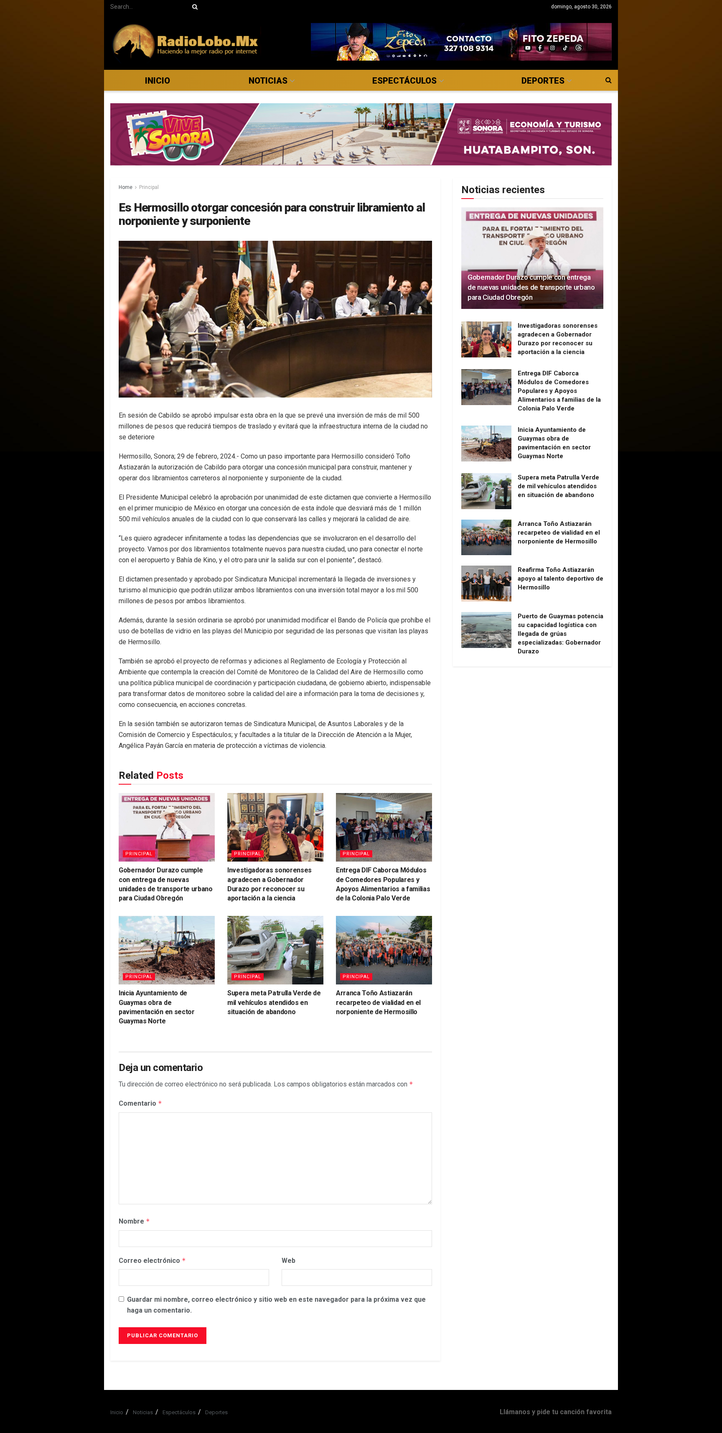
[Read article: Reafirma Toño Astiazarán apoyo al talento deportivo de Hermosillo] (486, 584)
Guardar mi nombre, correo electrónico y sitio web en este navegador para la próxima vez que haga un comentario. (276, 1304)
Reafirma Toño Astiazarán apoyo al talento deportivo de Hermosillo (560, 578)
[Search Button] (193, 6)
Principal (149, 187)
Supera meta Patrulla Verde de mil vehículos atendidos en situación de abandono (274, 1002)
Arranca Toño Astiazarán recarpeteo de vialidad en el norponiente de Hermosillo (378, 1002)
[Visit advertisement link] (461, 42)
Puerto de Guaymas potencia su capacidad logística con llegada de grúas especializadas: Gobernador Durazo (560, 633)
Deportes (542, 81)
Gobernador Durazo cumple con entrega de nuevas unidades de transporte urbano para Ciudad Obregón (531, 287)
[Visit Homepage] (185, 42)
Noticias (268, 81)
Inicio (157, 81)
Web (288, 1261)
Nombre (134, 1221)
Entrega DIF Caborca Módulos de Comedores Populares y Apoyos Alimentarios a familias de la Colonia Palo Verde (559, 391)
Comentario (140, 1103)
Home (125, 187)
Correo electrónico (152, 1261)
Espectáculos (404, 81)
